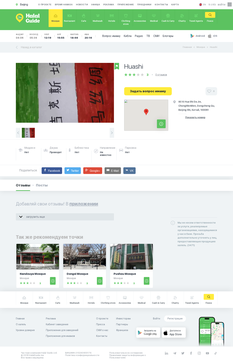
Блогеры (168, 36)
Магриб (74, 36)
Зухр (47, 36)
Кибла (128, 36)
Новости (82, 4)
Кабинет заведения (57, 324)
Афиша (95, 4)
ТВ (148, 36)
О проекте (45, 4)
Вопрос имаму (111, 36)
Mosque (200, 47)
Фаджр (20, 36)
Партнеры (122, 324)
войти (221, 4)
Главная (187, 47)
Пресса (100, 324)
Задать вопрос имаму (148, 91)
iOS (215, 36)
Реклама (108, 4)
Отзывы (23, 185)
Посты (42, 185)
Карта (175, 4)
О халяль (21, 324)
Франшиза (122, 330)
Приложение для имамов (60, 336)
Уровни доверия (25, 330)
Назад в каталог (31, 47)
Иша (88, 36)
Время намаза (64, 4)
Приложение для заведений (62, 330)
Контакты (161, 4)
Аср (60, 36)
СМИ (156, 36)
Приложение (126, 4)
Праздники (144, 4)
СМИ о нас (102, 330)
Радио (139, 36)
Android (200, 36)
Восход (34, 36)
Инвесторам (123, 318)
